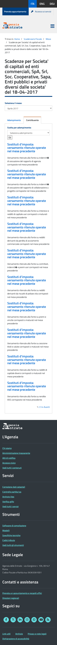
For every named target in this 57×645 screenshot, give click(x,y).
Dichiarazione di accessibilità (15, 638)
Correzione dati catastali (13, 486)
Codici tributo (8, 540)
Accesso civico (9, 462)
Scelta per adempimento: (19, 127)
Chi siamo (7, 448)
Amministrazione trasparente (16, 453)
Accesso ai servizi (43, 11)
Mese (48, 39)
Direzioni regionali (10, 598)
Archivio (19, 633)
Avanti (47, 407)
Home (17, 39)
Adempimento (14, 120)
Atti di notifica (8, 458)
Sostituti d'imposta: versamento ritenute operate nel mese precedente (26, 148)
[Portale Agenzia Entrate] (12, 26)
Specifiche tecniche (11, 535)
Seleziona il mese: (13, 103)
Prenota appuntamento (15, 11)
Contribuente (32, 120)
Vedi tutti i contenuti (12, 467)
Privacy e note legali (37, 633)
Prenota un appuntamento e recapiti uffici (22, 593)
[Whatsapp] (34, 619)
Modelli (6, 530)
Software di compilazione (14, 525)
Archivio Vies (8, 496)
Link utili (6, 633)
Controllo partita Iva (11, 491)
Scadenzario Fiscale (33, 39)
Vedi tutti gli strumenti (13, 545)
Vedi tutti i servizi (10, 506)
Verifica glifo (8, 501)
